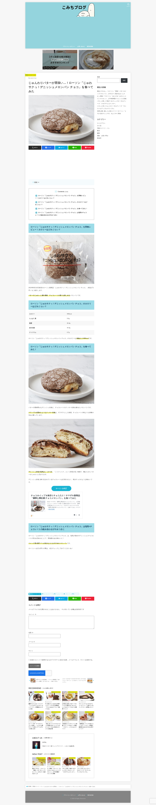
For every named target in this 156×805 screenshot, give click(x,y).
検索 (98, 77)
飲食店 (99, 138)
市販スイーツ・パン (31, 75)
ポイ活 (99, 125)
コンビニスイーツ (48, 594)
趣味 (98, 133)
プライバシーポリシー (69, 46)
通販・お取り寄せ (102, 135)
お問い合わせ (81, 46)
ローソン (76, 594)
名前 (31, 632)
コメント (32, 614)
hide (66, 191)
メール (32, 641)
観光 (98, 130)
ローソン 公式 (60, 488)
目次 (35, 182)
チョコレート (59, 594)
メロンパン (68, 594)
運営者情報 (90, 46)
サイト (31, 651)
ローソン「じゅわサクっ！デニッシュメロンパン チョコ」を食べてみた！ (61, 208)
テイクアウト (101, 123)
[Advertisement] (78, 31)
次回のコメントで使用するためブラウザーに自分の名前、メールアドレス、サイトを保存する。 (62, 660)
